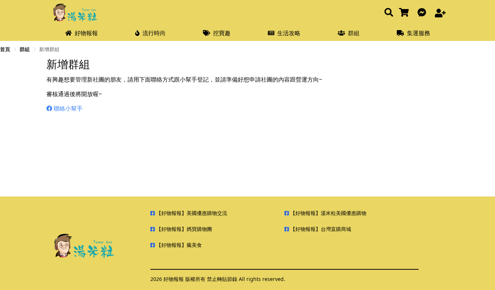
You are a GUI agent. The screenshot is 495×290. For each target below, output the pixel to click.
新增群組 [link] (49, 49)
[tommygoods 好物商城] (405, 13)
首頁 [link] (5, 49)
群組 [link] (25, 49)
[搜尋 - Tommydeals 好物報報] (388, 13)
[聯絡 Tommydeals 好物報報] (423, 13)
